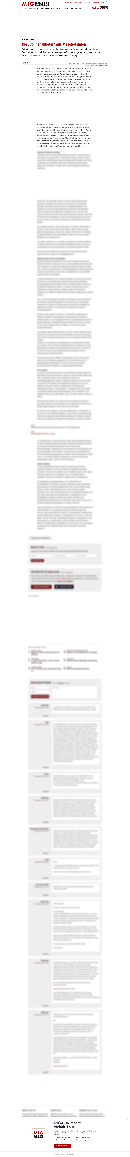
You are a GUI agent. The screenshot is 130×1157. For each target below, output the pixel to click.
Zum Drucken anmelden (102, 65)
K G (26, 63)
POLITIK (24, 8)
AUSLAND (60, 8)
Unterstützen (87, 2)
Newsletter (68, 2)
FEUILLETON (69, 8)
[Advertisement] (65, 23)
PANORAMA (45, 8)
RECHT (53, 8)
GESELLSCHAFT (34, 8)
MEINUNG (78, 8)
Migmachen (77, 2)
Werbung (96, 2)
